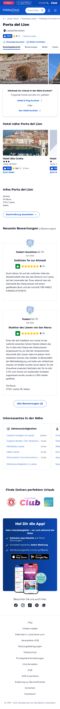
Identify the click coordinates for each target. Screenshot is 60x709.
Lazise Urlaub (13, 19)
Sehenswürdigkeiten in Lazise (22, 464)
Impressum (30, 694)
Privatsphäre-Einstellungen (30, 658)
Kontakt (42, 3)
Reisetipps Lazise (29, 19)
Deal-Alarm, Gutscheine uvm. (30, 634)
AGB (30, 670)
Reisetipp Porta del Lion (49, 19)
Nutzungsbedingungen (30, 646)
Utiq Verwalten (30, 664)
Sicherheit (30, 688)
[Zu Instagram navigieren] (23, 605)
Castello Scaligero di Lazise (20, 435)
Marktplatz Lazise (15, 446)
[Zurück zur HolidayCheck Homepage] (11, 10)
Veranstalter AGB (30, 640)
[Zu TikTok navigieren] (30, 605)
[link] (49, 10)
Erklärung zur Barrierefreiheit (30, 682)
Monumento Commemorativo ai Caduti (23, 457)
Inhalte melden (30, 628)
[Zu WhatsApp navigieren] (44, 605)
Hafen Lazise (13, 452)
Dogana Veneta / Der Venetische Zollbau (23, 441)
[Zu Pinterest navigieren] (37, 605)
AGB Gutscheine (30, 676)
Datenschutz (30, 652)
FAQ (30, 622)
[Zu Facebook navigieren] (16, 605)
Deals (7, 3)
